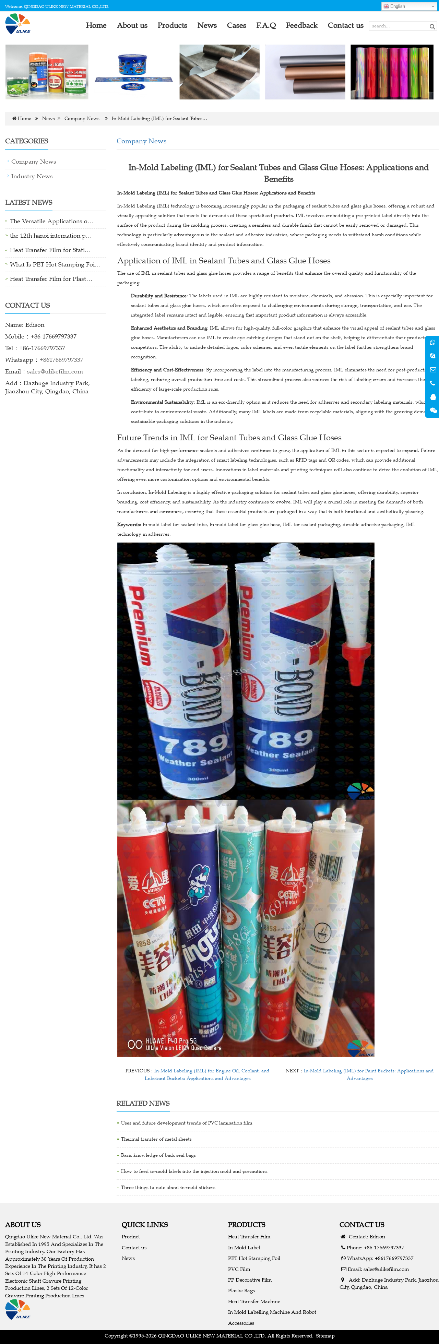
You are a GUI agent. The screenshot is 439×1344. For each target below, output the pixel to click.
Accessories (241, 1323)
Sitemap (325, 1335)
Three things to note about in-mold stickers (168, 1187)
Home (24, 118)
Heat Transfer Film (249, 1236)
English (397, 6)
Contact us (134, 1247)
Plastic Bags (241, 1290)
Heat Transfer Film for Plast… (51, 279)
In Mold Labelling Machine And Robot (272, 1312)
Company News (81, 118)
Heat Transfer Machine (254, 1301)
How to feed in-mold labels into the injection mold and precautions (194, 1171)
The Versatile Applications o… (52, 221)
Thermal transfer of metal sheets (156, 1139)
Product (131, 1236)
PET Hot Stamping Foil (254, 1258)
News (48, 118)
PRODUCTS (246, 1224)
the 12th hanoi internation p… (51, 235)
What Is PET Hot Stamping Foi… (55, 264)
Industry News (32, 176)
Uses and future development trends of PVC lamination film (186, 1123)
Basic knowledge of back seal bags (158, 1155)
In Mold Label (244, 1247)
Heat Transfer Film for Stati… (50, 250)
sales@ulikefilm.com (55, 371)
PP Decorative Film (250, 1279)
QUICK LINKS (145, 1224)
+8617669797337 (61, 360)
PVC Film (239, 1269)
